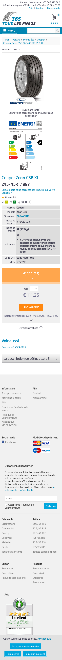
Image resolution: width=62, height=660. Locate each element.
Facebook (10, 442)
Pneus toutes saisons (14, 577)
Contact (40, 7)
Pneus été (28, 39)
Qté (26, 288)
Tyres (6, 39)
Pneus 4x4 (38, 573)
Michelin (6, 542)
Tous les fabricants (12, 551)
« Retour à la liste (11, 49)
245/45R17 (23, 216)
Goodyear (7, 537)
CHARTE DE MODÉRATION (9, 424)
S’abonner (51, 506)
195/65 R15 (39, 537)
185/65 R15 (39, 546)
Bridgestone (8, 523)
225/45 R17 (39, 528)
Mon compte (53, 7)
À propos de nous (11, 393)
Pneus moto (39, 582)
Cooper (41, 39)
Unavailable (31, 307)
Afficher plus (44, 638)
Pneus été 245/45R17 (14, 347)
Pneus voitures (41, 568)
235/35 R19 (39, 542)
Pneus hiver (8, 573)
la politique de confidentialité (30, 489)
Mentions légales (11, 397)
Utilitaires (38, 577)
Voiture (16, 39)
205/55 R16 (39, 523)
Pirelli (5, 546)
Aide (31, 7)
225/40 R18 (39, 533)
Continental (8, 528)
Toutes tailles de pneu (45, 551)
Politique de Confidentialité (10, 416)
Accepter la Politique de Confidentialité (19, 506)
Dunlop (5, 533)
